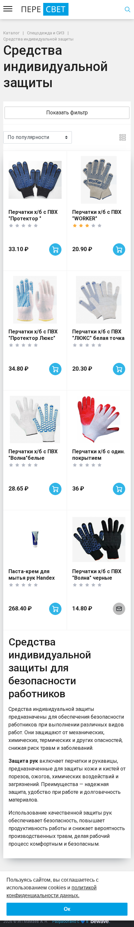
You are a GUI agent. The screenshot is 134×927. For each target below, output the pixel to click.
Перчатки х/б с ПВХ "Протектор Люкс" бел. (33, 338)
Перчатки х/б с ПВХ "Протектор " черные (33, 218)
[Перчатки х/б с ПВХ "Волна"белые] (34, 419)
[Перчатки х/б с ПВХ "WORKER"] (98, 180)
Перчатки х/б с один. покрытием (98, 454)
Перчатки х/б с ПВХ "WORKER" (96, 215)
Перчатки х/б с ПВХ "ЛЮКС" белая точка (98, 335)
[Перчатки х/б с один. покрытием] (98, 419)
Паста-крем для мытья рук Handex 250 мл (31, 577)
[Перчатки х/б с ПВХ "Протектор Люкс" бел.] (34, 300)
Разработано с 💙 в (70, 921)
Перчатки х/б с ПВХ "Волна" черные (96, 574)
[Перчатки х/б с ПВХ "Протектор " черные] (34, 180)
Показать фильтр (67, 113)
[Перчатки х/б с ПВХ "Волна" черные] (98, 539)
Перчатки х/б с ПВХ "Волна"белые (33, 454)
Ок (67, 909)
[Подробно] (122, 137)
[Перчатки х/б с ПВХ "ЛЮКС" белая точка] (98, 300)
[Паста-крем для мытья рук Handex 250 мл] (34, 539)
